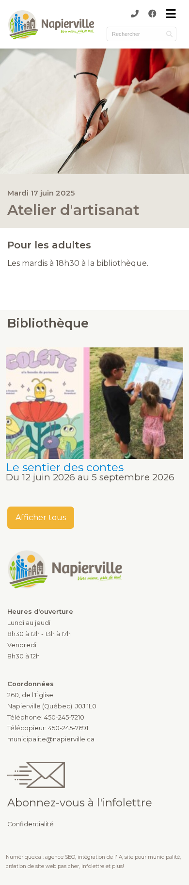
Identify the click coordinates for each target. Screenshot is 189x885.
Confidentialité (30, 824)
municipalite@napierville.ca (50, 739)
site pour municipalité (152, 857)
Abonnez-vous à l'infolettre (79, 802)
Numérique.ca (23, 857)
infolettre (92, 866)
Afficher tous (41, 517)
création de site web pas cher (42, 866)
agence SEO (60, 857)
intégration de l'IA (100, 857)
